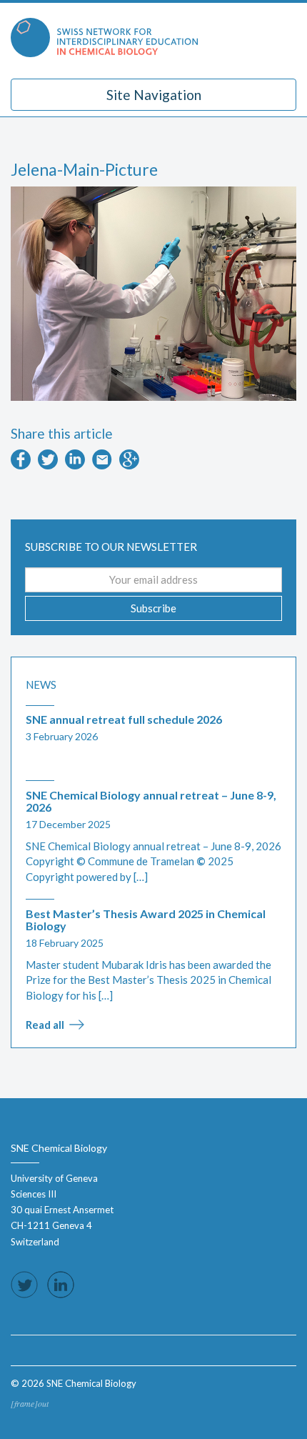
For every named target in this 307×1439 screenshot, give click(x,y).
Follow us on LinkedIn (60, 1284)
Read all (45, 1024)
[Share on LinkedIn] (75, 465)
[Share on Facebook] (21, 465)
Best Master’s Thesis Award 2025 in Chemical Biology (146, 920)
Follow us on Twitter (24, 1284)
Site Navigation (153, 94)
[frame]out (30, 1403)
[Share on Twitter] (48, 465)
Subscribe (153, 608)
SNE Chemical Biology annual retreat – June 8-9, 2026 (151, 801)
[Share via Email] (102, 465)
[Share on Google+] (129, 465)
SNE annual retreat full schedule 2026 (124, 719)
